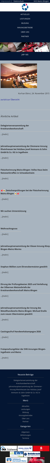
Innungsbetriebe (25, 27)
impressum (5, 1)
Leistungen (25, 19)
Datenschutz (19, 1)
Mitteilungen (25, 435)
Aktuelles (25, 14)
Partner (25, 36)
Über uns (25, 32)
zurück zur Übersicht (10, 99)
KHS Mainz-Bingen (41, 1)
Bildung (25, 23)
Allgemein (25, 432)
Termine (25, 438)
